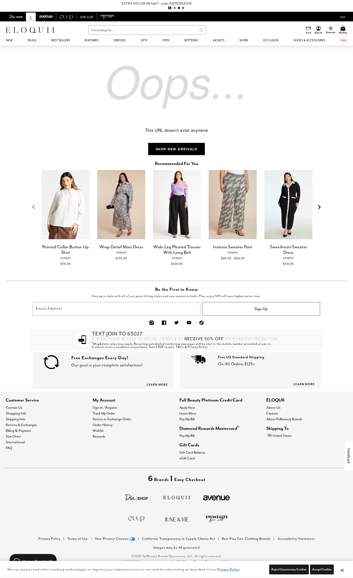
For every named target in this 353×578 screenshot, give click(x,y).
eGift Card (187, 458)
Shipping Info (15, 419)
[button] (318, 30)
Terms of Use (78, 539)
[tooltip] (16, 16)
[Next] (319, 207)
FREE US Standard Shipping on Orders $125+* (176, 3)
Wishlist (98, 430)
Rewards (99, 436)
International (15, 442)
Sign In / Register (105, 407)
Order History (102, 425)
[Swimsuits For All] (216, 518)
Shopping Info (16, 413)
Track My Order (104, 413)
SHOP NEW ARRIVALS (176, 149)
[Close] (342, 569)
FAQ (9, 448)
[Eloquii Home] (30, 30)
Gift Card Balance (192, 452)
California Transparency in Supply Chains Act (179, 539)
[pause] (170, 8)
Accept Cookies (322, 569)
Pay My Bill (187, 419)
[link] (60, 40)
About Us (273, 407)
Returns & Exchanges (21, 425)
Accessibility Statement (296, 539)
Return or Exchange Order (112, 419)
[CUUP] (136, 518)
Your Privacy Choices (111, 539)
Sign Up (261, 308)
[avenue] (216, 497)
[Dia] (136, 496)
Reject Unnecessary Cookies (289, 569)
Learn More (187, 413)
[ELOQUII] (176, 496)
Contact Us (14, 407)
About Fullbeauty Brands (284, 419)
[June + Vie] (176, 518)
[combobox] (147, 30)
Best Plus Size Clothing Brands (247, 539)
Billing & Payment (18, 430)
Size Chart (13, 436)
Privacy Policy (49, 539)
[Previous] (33, 207)
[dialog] (342, 16)
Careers (272, 413)
